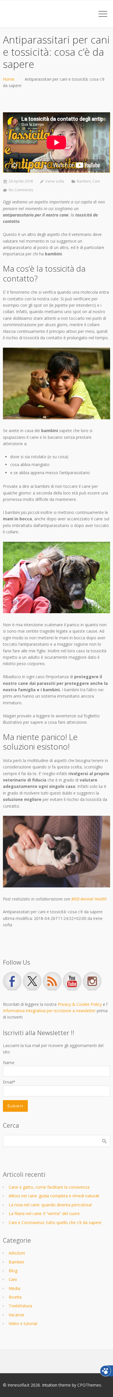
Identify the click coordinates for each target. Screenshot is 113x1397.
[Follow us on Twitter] (32, 981)
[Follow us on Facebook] (12, 981)
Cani (96, 181)
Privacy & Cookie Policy (80, 1004)
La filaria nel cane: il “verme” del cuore (44, 1213)
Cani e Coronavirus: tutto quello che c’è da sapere (55, 1222)
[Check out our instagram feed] (92, 981)
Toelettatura (20, 1305)
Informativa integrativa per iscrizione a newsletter (49, 1010)
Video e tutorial (23, 1323)
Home (8, 79)
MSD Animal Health (89, 899)
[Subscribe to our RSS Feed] (52, 981)
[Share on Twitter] (14, 931)
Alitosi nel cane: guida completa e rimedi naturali (54, 1196)
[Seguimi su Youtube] (72, 981)
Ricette (15, 1297)
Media (14, 1288)
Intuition (49, 1385)
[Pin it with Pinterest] (23, 931)
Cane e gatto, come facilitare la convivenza (49, 1187)
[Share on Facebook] (6, 931)
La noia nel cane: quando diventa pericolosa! (50, 1205)
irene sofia (54, 181)
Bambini (84, 181)
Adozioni (17, 1253)
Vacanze (16, 1314)
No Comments (21, 189)
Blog (13, 1270)
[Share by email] (31, 931)
